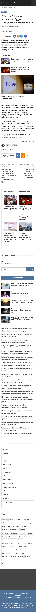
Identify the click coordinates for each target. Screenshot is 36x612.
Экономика (7, 506)
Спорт (6, 494)
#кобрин (30, 533)
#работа (20, 556)
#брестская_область (8, 526)
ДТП (5, 461)
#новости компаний (8, 550)
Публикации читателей (11, 487)
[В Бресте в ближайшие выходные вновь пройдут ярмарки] (25, 226)
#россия (27, 556)
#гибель (24, 526)
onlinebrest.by (29, 141)
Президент (7, 479)
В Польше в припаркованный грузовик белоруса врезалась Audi (21, 310)
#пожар (15, 553)
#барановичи (26, 519)
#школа (4, 563)
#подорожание (6, 553)
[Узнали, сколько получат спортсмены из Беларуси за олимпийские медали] (6, 294)
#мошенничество (27, 543)
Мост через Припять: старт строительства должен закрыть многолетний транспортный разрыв (17, 399)
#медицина (12, 540)
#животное (5, 533)
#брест (8, 145)
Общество (7, 472)
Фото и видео (8, 502)
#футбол (26, 560)
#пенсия (18, 550)
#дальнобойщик (14, 529)
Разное (6, 491)
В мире (6, 453)
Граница (6, 457)
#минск (20, 540)
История (6, 468)
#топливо (18, 560)
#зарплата (14, 533)
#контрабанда (6, 536)
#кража (25, 536)
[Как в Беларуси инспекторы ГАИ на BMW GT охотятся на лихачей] (6, 319)
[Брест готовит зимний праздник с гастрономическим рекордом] (6, 61)
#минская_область (7, 543)
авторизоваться (7, 263)
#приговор (5, 556)
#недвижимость (21, 546)
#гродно (4, 529)
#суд (12, 560)
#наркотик (12, 546)
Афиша (4, 11)
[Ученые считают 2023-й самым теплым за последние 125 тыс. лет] (6, 302)
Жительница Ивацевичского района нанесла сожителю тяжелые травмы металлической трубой (9, 175)
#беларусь (5, 523)
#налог (4, 546)
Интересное (7, 464)
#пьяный (13, 556)
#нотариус (14, 145)
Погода (6, 476)
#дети (23, 529)
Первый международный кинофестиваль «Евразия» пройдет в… (20, 69)
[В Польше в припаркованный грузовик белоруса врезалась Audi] (6, 311)
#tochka (4, 519)
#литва (4, 540)
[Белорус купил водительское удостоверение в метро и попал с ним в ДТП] (10, 226)
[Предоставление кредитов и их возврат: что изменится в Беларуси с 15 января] (6, 286)
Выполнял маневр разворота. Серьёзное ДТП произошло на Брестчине (27, 173)
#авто (11, 519)
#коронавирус (17, 536)
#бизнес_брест (22, 523)
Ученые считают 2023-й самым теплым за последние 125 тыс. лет (22, 302)
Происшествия (8, 483)
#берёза (13, 523)
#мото (17, 543)
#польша (22, 553)
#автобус (17, 519)
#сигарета (5, 560)
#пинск (26, 550)
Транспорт (7, 498)
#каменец (22, 533)
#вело (18, 526)
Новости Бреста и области (10, 3)
